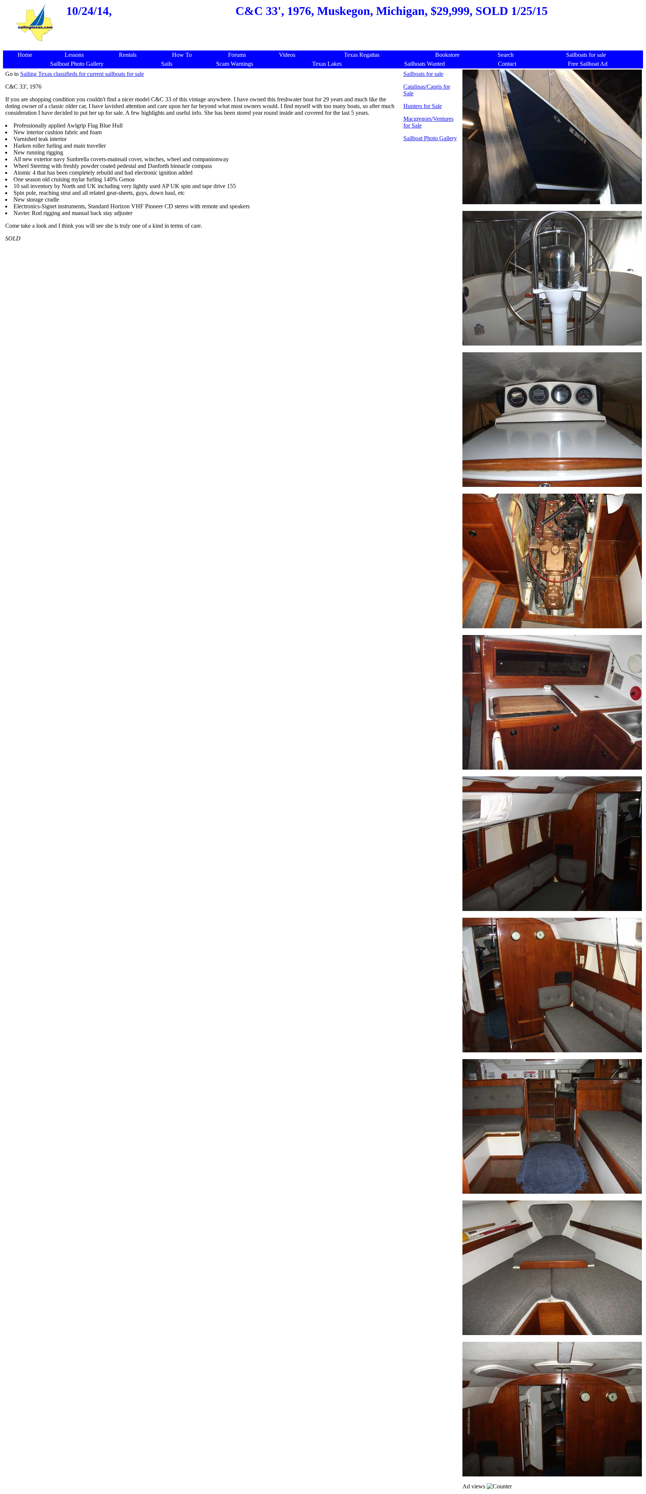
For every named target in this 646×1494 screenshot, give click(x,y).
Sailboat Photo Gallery (430, 138)
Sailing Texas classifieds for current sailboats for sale (82, 74)
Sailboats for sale (423, 74)
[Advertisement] (324, 46)
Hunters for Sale (422, 106)
